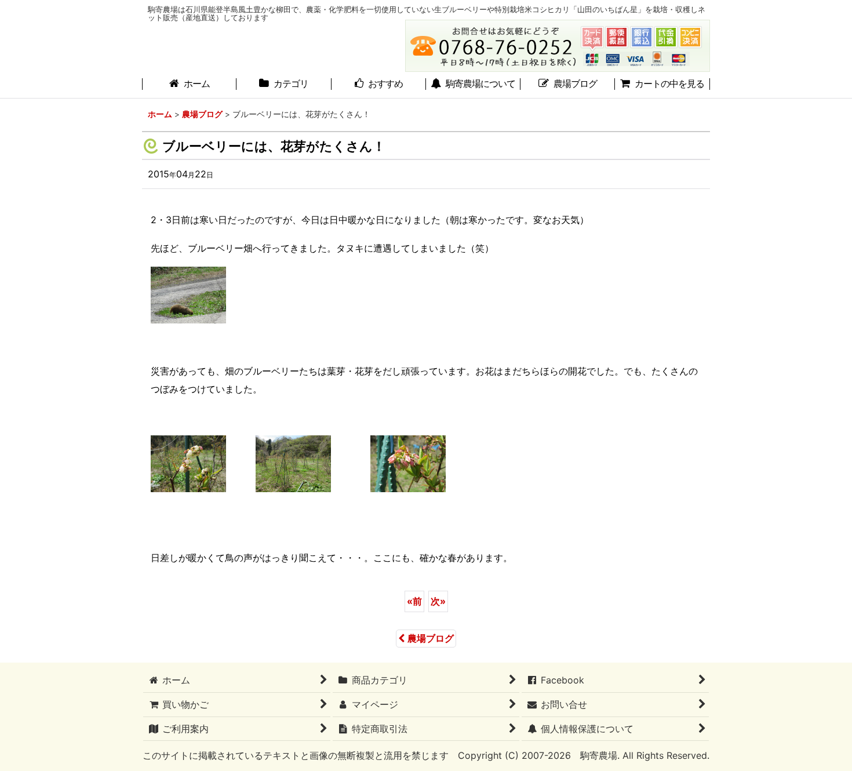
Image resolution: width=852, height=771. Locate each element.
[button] (473, 85)
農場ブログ (430, 638)
